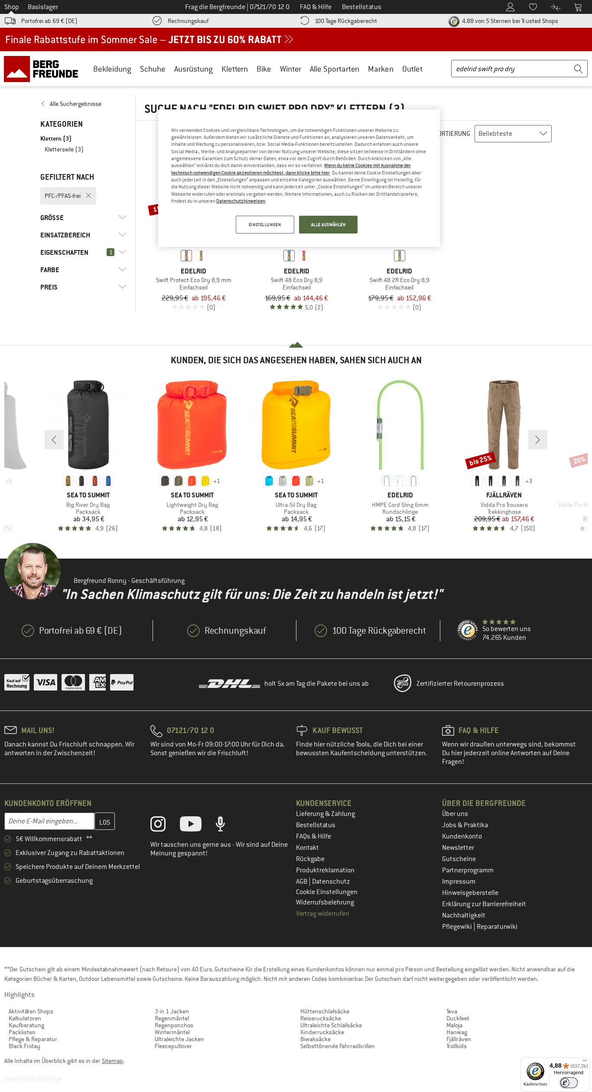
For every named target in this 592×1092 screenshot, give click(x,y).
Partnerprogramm (468, 870)
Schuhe (153, 69)
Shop (11, 7)
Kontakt (307, 847)
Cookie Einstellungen (327, 892)
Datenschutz (331, 881)
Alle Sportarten (334, 69)
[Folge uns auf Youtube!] (197, 826)
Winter (290, 69)
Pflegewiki (457, 926)
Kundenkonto (462, 836)
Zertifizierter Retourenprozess (460, 683)
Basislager (43, 7)
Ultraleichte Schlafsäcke (331, 1025)
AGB (302, 881)
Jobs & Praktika (465, 825)
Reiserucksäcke (320, 1018)
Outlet (412, 69)
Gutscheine (459, 859)
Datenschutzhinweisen (240, 201)
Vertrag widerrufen (322, 913)
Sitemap (112, 1061)
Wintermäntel (172, 1032)
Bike (264, 69)
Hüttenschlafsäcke (324, 1011)
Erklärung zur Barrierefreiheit (484, 904)
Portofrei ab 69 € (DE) (49, 21)
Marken (381, 69)
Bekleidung (112, 69)
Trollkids (456, 1046)
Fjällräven (458, 1039)
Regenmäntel (172, 1018)
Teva (451, 1011)
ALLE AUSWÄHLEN (328, 224)
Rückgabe (310, 859)
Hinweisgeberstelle (470, 892)
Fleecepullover (173, 1046)
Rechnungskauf (188, 21)
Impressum (458, 881)
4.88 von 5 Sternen (509, 21)
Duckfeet (457, 1018)
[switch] (569, 1082)
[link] (83, 104)
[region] (299, 178)
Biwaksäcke (315, 1039)
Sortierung (452, 133)
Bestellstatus (315, 825)
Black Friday (24, 1046)
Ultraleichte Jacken (179, 1039)
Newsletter (458, 847)
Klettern (234, 69)
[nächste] (537, 439)
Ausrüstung (193, 69)
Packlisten (22, 1032)
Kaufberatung (26, 1025)
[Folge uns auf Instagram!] (164, 826)
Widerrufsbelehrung (325, 902)
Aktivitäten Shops (31, 1011)
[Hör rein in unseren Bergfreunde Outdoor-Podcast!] (227, 826)
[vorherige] (54, 439)
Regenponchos (174, 1025)
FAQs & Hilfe (313, 836)
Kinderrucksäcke (322, 1032)
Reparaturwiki (497, 926)
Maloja (454, 1025)
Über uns (455, 813)
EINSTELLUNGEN (265, 224)
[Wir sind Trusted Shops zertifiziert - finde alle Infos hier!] (468, 630)
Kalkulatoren (25, 1018)
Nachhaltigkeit (463, 915)
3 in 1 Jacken (172, 1011)
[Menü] (584, 1062)
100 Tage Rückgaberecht (346, 21)
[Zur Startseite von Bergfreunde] (44, 68)
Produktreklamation (325, 870)
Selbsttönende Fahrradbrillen (337, 1046)
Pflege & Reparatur (33, 1039)
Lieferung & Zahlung (325, 813)
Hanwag (456, 1032)
